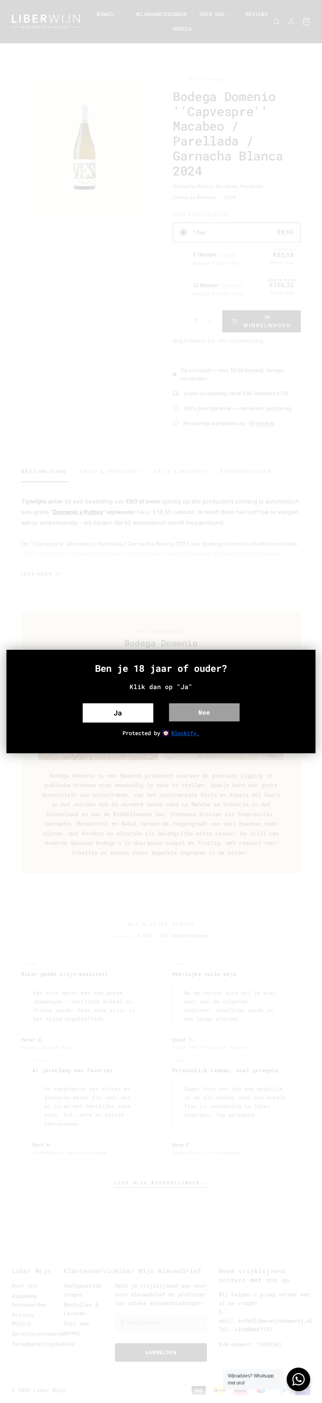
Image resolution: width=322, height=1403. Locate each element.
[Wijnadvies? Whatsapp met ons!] (298, 1379)
